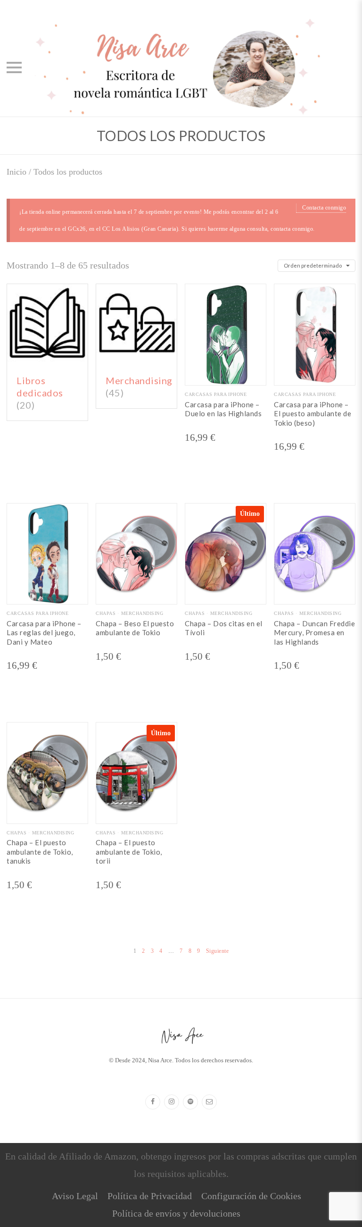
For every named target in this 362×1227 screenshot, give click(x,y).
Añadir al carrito (136, 596)
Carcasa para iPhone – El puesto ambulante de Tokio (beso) (312, 413)
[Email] (209, 1101)
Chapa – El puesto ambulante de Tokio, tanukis (40, 851)
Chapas (105, 613)
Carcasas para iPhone (216, 394)
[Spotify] (190, 1101)
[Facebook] (152, 1101)
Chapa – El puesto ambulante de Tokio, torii (129, 851)
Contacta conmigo (324, 207)
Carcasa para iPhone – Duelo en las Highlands (223, 409)
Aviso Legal (75, 1196)
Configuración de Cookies (251, 1196)
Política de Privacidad (149, 1196)
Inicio (16, 171)
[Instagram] (171, 1101)
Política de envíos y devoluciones (176, 1213)
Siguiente (217, 951)
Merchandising (142, 613)
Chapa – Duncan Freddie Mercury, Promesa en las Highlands (314, 632)
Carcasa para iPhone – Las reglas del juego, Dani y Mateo (44, 632)
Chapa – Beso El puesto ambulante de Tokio (135, 628)
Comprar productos (226, 377)
